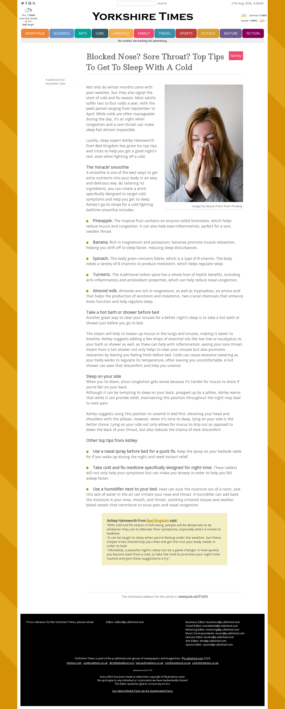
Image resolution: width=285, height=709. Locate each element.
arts (83, 33)
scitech (208, 33)
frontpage (35, 33)
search (162, 3)
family (144, 33)
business (62, 33)
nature (231, 33)
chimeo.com (74, 663)
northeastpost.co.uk (177, 663)
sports (186, 33)
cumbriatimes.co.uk (95, 663)
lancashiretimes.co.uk (149, 663)
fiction (253, 33)
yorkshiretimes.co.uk (205, 663)
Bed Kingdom (158, 520)
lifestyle (121, 33)
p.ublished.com (193, 658)
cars (100, 33)
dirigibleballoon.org (121, 663)
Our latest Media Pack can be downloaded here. (142, 691)
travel (165, 33)
